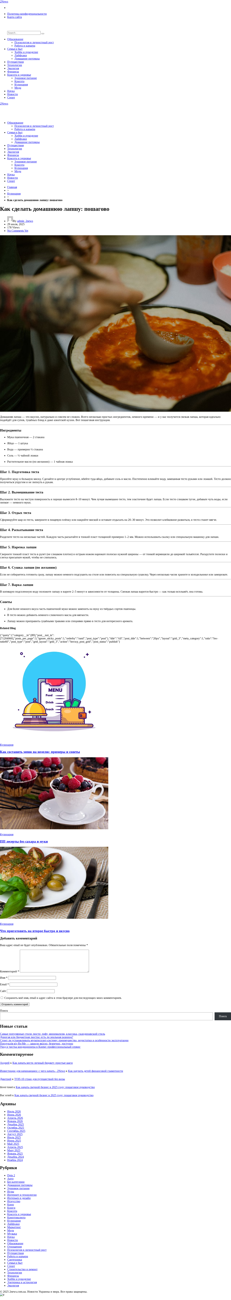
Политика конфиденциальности (27, 13)
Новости (12, 94)
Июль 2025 (14, 1137)
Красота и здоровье (19, 74)
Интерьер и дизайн (19, 1198)
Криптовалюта (16, 1217)
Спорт (11, 97)
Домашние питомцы (27, 58)
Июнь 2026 (14, 1114)
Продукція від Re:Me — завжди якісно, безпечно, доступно (36, 1043)
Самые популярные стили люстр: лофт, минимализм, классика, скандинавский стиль (52, 1033)
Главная (12, 187)
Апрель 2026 (15, 1117)
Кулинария (21, 84)
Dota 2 (11, 1175)
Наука (11, 91)
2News (4, 1)
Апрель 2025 (15, 1147)
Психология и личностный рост (34, 42)
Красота (19, 81)
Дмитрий (5, 1079)
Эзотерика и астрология (22, 1282)
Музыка (12, 1233)
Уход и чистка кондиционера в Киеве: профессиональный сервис (40, 1046)
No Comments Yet (17, 230)
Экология (13, 68)
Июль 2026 (14, 1111)
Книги (11, 1207)
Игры (10, 1191)
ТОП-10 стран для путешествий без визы (39, 1079)
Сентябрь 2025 (16, 1130)
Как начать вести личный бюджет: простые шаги (42, 1062)
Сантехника (14, 1259)
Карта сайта (14, 17)
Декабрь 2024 (15, 1156)
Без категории (16, 1181)
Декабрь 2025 (15, 1124)
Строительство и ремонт (22, 1269)
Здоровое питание (25, 78)
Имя (3, 977)
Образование (15, 39)
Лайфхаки (20, 55)
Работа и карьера (24, 45)
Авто (10, 1178)
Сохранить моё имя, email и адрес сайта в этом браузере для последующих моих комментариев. (63, 997)
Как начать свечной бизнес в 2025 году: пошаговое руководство (55, 1087)
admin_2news (25, 220)
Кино (10, 1204)
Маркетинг (14, 1227)
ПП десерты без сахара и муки (24, 841)
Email (4, 984)
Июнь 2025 (14, 1140)
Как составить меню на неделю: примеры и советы (40, 752)
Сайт (3, 991)
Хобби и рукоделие (26, 52)
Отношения (14, 1246)
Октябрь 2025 (15, 1127)
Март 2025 (13, 1150)
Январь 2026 (15, 1121)
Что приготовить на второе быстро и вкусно (35, 931)
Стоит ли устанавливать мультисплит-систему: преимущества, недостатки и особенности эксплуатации (64, 1040)
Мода (17, 87)
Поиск (4, 1010)
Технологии (14, 65)
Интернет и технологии (22, 1194)
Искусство (13, 1201)
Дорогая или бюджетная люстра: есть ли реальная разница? (36, 1037)
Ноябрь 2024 (15, 1160)
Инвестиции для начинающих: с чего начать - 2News (32, 1070)
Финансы (13, 71)
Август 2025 (15, 1134)
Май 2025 (13, 1143)
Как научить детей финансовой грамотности (95, 1070)
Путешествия (15, 61)
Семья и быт (15, 48)
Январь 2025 (15, 1153)
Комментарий (9, 971)
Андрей (5, 1062)
